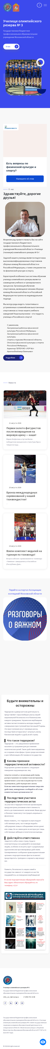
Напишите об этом (25, 179)
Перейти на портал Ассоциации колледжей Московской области (25, 591)
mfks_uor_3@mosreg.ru (11, 997)
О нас (8, 46)
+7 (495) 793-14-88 (29, 997)
